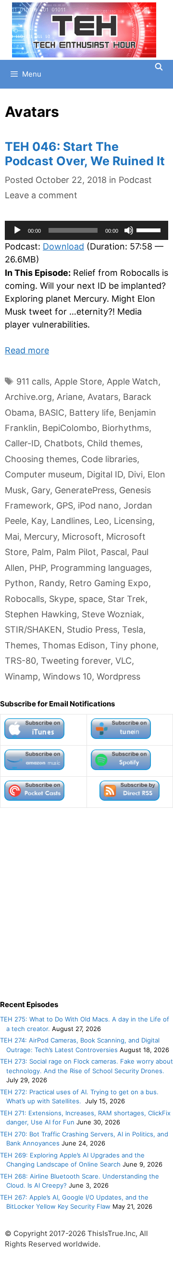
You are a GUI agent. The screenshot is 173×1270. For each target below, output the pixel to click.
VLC (123, 661)
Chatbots (63, 443)
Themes (21, 645)
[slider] (149, 229)
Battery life (91, 413)
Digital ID (105, 474)
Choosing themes (40, 459)
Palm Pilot (76, 552)
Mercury (40, 537)
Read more (27, 350)
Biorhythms (125, 428)
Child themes (113, 443)
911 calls (32, 381)
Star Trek (126, 599)
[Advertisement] (86, 903)
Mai (12, 537)
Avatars (102, 397)
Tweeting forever (76, 661)
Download (63, 246)
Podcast (135, 180)
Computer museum (43, 474)
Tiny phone (133, 645)
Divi (135, 474)
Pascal (114, 552)
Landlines (70, 521)
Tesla (132, 629)
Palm (41, 552)
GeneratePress (84, 490)
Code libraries (109, 459)
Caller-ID (22, 443)
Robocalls (24, 599)
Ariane (70, 397)
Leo (101, 521)
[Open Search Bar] (159, 67)
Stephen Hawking (41, 614)
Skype (61, 599)
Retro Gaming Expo (108, 583)
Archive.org (28, 397)
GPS (64, 505)
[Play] (17, 230)
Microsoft (81, 537)
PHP (37, 568)
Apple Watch (132, 381)
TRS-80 (20, 661)
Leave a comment (41, 195)
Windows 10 (67, 676)
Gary (40, 490)
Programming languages (99, 568)
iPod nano (98, 505)
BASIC (51, 413)
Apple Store (78, 381)
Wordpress (118, 676)
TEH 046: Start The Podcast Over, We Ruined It (85, 153)
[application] (86, 230)
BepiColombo (69, 428)
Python (19, 583)
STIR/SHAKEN (33, 629)
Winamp (21, 676)
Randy (51, 583)
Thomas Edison (73, 645)
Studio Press (92, 629)
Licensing (133, 521)
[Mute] (129, 230)
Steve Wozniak (112, 614)
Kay (38, 521)
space (91, 599)
